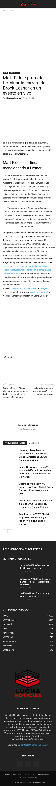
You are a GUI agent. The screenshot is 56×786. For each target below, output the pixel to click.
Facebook (16, 288)
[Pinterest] (19, 104)
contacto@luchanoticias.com (34, 745)
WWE (12, 10)
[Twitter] (12, 104)
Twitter (34, 288)
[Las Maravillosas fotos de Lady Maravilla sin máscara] (10, 597)
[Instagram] (28, 764)
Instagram (44, 288)
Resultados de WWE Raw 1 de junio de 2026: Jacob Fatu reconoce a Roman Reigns (35, 504)
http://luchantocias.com (28, 429)
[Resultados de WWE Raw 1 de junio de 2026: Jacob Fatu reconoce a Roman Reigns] (10, 504)
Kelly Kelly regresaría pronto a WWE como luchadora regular (43, 391)
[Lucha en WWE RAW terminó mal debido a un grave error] (10, 569)
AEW (27, 774)
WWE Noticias (14, 73)
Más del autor (35, 443)
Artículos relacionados (15, 443)
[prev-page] (4, 531)
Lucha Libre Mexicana (40, 774)
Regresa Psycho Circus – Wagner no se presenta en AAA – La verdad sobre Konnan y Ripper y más (15, 393)
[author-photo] (28, 415)
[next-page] (9, 531)
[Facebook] (6, 104)
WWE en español (38, 292)
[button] (4, 4)
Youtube (26, 288)
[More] (32, 104)
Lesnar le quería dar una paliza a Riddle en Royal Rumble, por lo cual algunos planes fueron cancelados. (27, 270)
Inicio (5, 10)
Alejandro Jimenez (13, 98)
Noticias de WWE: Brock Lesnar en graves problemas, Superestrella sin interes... (36, 582)
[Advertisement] (28, 42)
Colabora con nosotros (28, 777)
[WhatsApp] (25, 104)
